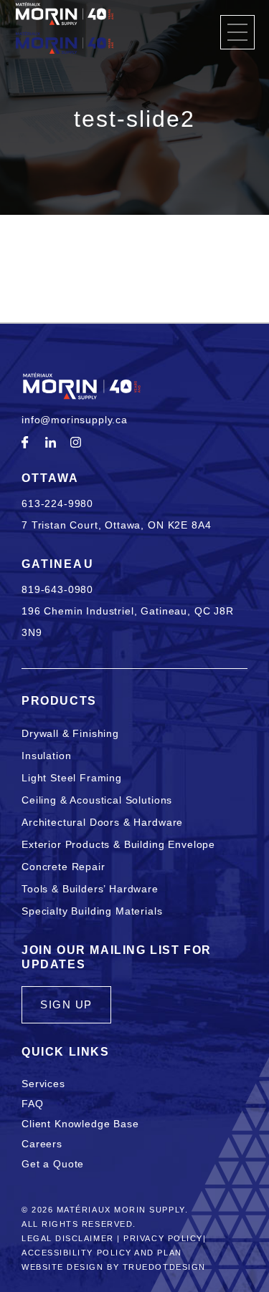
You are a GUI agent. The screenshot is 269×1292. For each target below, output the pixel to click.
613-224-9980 (57, 503)
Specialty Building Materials (92, 911)
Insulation (46, 755)
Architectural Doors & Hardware (102, 822)
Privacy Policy (163, 1238)
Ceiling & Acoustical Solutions (97, 800)
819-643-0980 (57, 589)
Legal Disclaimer (68, 1238)
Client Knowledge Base (80, 1123)
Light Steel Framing (72, 778)
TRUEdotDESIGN (164, 1267)
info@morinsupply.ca (75, 419)
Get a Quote (53, 1164)
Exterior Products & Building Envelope (118, 844)
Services (43, 1083)
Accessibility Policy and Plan (102, 1252)
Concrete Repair (63, 866)
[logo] (64, 30)
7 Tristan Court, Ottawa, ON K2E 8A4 (116, 525)
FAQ (33, 1103)
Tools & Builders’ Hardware (90, 889)
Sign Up (66, 1004)
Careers (42, 1143)
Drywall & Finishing (70, 733)
